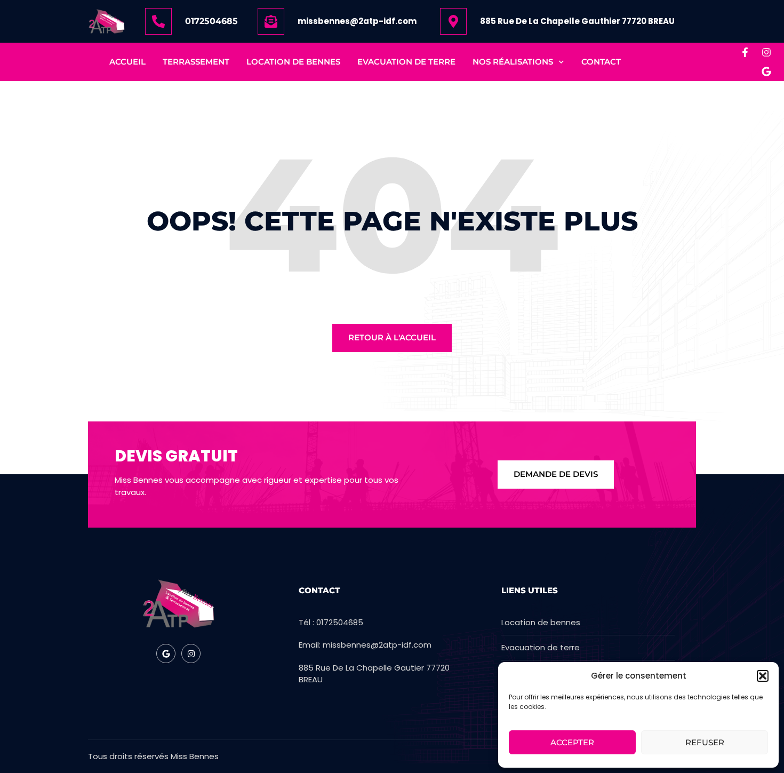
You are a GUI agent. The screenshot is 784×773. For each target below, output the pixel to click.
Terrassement (196, 62)
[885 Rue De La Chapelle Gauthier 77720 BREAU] (453, 21)
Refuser (704, 742)
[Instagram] (766, 52)
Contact (601, 62)
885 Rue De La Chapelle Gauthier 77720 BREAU (577, 21)
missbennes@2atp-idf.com (357, 21)
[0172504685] (158, 21)
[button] (762, 676)
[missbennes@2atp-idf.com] (271, 21)
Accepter (572, 742)
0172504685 (211, 21)
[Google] (766, 71)
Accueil (127, 62)
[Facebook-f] (745, 52)
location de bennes (293, 62)
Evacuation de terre (406, 62)
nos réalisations (513, 62)
